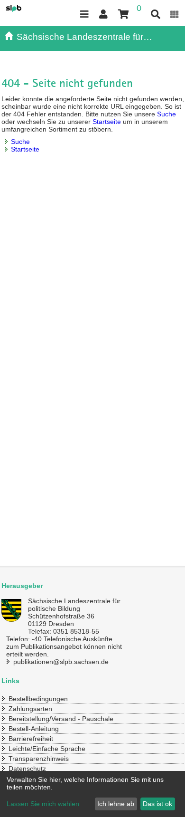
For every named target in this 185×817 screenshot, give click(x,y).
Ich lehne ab (115, 804)
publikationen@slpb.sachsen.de (61, 661)
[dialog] (92, 794)
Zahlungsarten (30, 708)
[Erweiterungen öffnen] (174, 14)
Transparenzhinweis (39, 758)
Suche (166, 114)
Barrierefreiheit (31, 738)
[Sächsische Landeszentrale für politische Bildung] (24, 8)
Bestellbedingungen (38, 699)
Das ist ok (157, 804)
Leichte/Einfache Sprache (47, 748)
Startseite (106, 121)
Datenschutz (27, 768)
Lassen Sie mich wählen (43, 804)
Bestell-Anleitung (34, 728)
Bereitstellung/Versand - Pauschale (61, 718)
